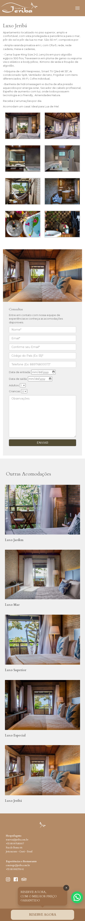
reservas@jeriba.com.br (17, 839)
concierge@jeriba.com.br (18, 865)
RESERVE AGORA (42, 915)
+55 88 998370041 (15, 869)
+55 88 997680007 (15, 843)
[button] (77, 897)
